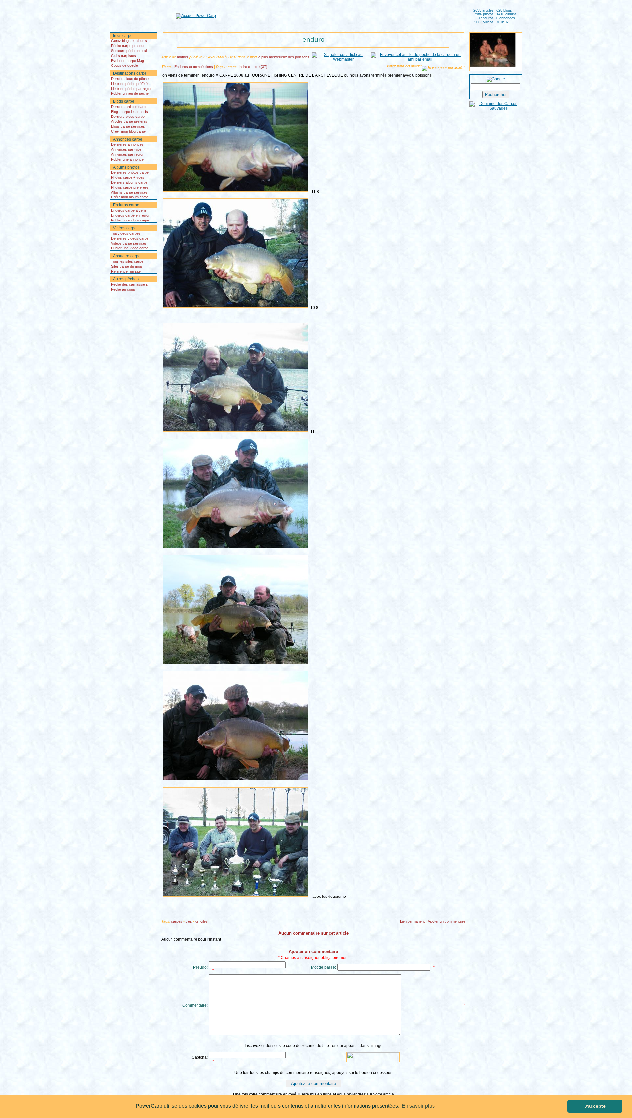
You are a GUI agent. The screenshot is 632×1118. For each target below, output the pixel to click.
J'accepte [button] (595, 1106)
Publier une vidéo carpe (129, 248)
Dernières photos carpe (130, 172)
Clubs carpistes (123, 56)
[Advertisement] (342, 16)
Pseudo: (200, 967)
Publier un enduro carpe (130, 220)
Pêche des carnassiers (129, 284)
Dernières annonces (127, 144)
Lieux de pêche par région (131, 89)
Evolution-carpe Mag (127, 61)
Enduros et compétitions (193, 67)
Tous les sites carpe (127, 261)
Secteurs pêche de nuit (129, 51)
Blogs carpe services (128, 126)
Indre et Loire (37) (253, 67)
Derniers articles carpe (129, 107)
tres (189, 921)
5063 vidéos (484, 22)
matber (182, 57)
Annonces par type (126, 149)
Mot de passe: (323, 967)
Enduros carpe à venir (128, 210)
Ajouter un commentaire (446, 921)
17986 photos (483, 14)
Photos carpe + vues (127, 177)
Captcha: (200, 1057)
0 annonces (505, 18)
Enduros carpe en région (130, 215)
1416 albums (506, 14)
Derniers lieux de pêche (130, 79)
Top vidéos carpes (126, 233)
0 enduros (486, 18)
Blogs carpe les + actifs (129, 112)
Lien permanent (412, 921)
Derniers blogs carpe (128, 116)
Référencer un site (126, 271)
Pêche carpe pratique (128, 46)
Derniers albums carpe (129, 182)
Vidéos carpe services (129, 243)
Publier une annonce (127, 159)
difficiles (201, 921)
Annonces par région (127, 154)
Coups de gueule (124, 65)
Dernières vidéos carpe (129, 238)
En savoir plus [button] (418, 1106)
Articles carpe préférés (129, 121)
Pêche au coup (123, 289)
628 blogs (504, 10)
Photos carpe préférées (130, 187)
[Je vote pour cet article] (442, 68)
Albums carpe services (129, 192)
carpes (176, 921)
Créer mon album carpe (130, 197)
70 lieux (502, 22)
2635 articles (483, 10)
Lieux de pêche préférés (130, 84)
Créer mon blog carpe (128, 131)
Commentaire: (195, 1005)
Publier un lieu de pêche (130, 93)
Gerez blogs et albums (129, 41)
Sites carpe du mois (127, 266)
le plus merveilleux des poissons (283, 57)
